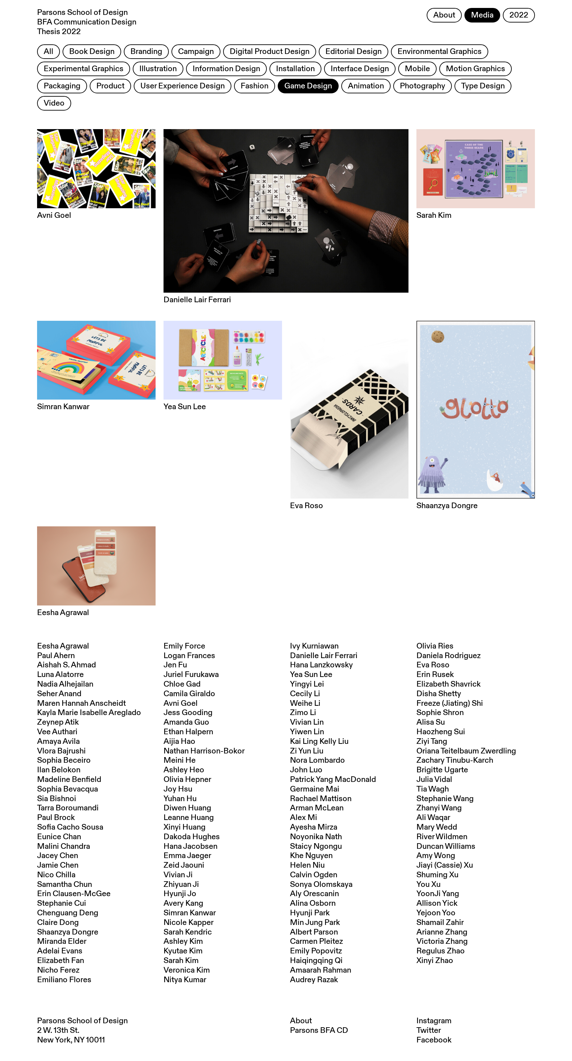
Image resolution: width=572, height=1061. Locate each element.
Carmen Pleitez (316, 941)
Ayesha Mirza (313, 827)
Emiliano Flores (64, 980)
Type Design (483, 86)
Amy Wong (435, 856)
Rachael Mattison (321, 799)
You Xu (428, 885)
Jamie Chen (57, 865)
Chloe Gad (182, 684)
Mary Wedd (436, 827)
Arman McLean (317, 808)
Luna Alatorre (60, 675)
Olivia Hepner (187, 780)
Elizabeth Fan (60, 961)
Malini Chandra (63, 846)
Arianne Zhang (441, 932)
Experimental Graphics (83, 69)
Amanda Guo (186, 722)
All (48, 52)
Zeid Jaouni (184, 865)
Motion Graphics (475, 69)
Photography (422, 86)
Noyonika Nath (316, 837)
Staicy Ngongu (316, 846)
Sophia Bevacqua (67, 789)
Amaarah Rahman (320, 970)
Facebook (434, 1040)
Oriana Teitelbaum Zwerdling (466, 751)
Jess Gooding (188, 713)
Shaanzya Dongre (67, 932)
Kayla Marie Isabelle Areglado (89, 713)
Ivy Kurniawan (314, 646)
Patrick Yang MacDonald (333, 780)
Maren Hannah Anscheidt (81, 703)
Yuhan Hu (180, 799)
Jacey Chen (57, 856)
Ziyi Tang (431, 742)
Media (482, 15)
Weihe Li (305, 703)
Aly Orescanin (314, 894)
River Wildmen (441, 837)
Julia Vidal (434, 780)
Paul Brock (56, 818)
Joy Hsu (178, 789)
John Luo (306, 770)
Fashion (254, 86)
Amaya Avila (58, 742)
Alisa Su (430, 722)
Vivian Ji (178, 875)
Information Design (226, 69)
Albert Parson (314, 932)
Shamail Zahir (440, 923)
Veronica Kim (187, 970)
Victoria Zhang (442, 941)
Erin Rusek (435, 675)
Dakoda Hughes (192, 837)
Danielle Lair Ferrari (324, 656)
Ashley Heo (184, 770)
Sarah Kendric (188, 932)
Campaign (196, 52)
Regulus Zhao (440, 951)
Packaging (62, 86)
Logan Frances (189, 656)
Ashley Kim (183, 941)
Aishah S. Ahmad (66, 665)
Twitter (428, 1031)
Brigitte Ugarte (442, 770)
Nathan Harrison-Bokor (204, 751)
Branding (146, 52)
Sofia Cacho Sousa (70, 827)
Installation (295, 69)
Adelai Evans (59, 951)
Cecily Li (305, 694)
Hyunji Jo (180, 894)
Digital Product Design (270, 52)
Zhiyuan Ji (181, 885)
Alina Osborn (313, 903)
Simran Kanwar (190, 913)
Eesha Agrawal (63, 646)
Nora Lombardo (317, 760)
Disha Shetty (438, 694)
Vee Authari (57, 732)
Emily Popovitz (316, 951)
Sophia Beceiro (64, 760)
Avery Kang (183, 903)
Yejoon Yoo (435, 913)
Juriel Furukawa (191, 675)
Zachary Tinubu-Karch (454, 760)
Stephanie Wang (445, 799)
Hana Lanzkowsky (321, 665)
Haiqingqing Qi (316, 961)
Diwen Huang (187, 808)
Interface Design (360, 69)
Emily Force (184, 646)
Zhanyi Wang (439, 808)
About (444, 15)
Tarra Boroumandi (68, 808)
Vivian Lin (307, 722)
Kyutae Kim (183, 951)
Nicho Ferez (58, 970)
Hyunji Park (310, 913)
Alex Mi (303, 818)
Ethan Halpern (188, 732)
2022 (518, 15)
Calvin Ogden (313, 875)
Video (54, 103)
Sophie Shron (440, 713)
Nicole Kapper (189, 923)
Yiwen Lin (307, 732)
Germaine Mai (314, 789)
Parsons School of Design (82, 1021)
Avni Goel (181, 703)
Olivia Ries (434, 646)
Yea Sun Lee (311, 675)
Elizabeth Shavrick (448, 684)
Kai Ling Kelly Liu (319, 742)
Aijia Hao (179, 742)
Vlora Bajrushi (61, 751)
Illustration (158, 69)
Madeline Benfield (69, 780)
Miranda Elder (61, 941)
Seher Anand (59, 694)
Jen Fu (175, 665)
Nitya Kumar (185, 980)
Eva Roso (433, 665)
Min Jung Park (315, 923)
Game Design (308, 86)
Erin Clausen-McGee (74, 894)
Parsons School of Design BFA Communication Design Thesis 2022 (86, 22)
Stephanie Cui (61, 903)
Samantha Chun (64, 885)
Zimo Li (303, 713)
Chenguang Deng (67, 913)
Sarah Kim (181, 961)
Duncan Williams (445, 846)
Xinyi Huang (185, 827)
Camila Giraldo (189, 694)
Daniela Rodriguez (448, 656)
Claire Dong (58, 923)
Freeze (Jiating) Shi (449, 703)
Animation (366, 86)
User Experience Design (182, 86)
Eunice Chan (59, 837)
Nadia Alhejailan (65, 684)
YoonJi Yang (437, 894)
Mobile (417, 69)
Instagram (434, 1021)
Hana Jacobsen (190, 846)
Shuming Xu (437, 875)
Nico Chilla (56, 875)
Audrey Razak (314, 980)
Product (110, 86)
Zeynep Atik (58, 722)
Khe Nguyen (311, 856)
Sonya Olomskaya (321, 885)
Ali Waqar (433, 818)
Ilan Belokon (58, 770)
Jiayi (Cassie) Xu (444, 865)
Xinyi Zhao (434, 961)
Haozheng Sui (440, 732)
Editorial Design (353, 52)
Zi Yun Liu (306, 751)
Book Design (92, 52)
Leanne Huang (189, 818)
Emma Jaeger (187, 856)
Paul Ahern (56, 656)
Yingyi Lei (307, 684)
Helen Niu (307, 865)
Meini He (180, 760)
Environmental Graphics (440, 52)
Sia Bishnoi (56, 799)
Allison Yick (436, 903)
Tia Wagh (432, 789)
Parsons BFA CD (319, 1031)
